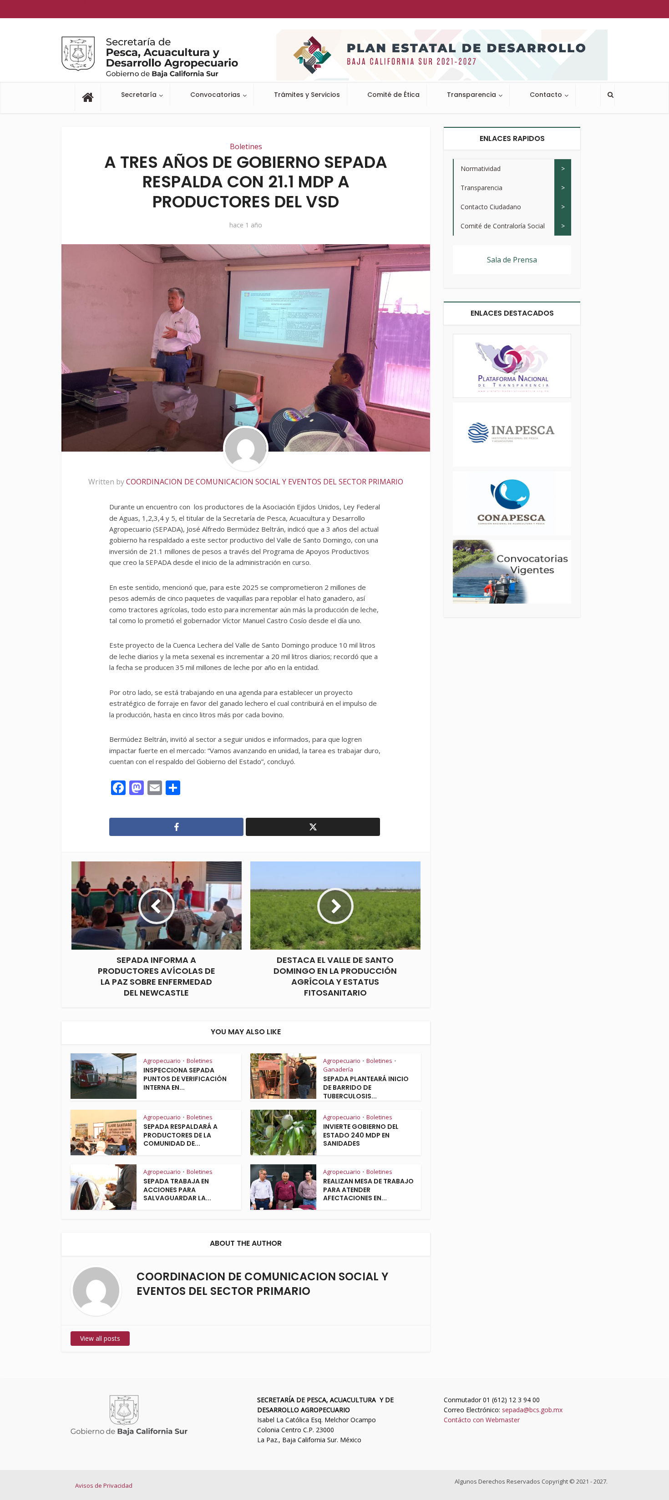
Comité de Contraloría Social (503, 225)
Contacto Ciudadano (491, 206)
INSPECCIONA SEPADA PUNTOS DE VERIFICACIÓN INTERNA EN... (185, 1079)
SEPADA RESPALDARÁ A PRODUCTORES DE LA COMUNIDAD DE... (180, 1135)
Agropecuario (162, 1061)
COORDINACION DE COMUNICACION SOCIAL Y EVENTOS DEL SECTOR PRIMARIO (264, 482)
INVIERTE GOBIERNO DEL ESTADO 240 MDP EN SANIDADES (361, 1135)
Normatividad (481, 168)
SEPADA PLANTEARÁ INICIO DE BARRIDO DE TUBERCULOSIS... (366, 1087)
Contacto (546, 94)
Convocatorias (215, 94)
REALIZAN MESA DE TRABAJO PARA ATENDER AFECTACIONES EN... (368, 1190)
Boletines (246, 146)
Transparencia (471, 94)
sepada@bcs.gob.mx (532, 1409)
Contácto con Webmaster (482, 1419)
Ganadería (338, 1069)
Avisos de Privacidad (103, 1485)
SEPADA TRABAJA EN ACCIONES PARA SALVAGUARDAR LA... (177, 1190)
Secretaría (139, 94)
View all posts (100, 1338)
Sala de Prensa (512, 260)
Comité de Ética (393, 94)
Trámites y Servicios (307, 94)
